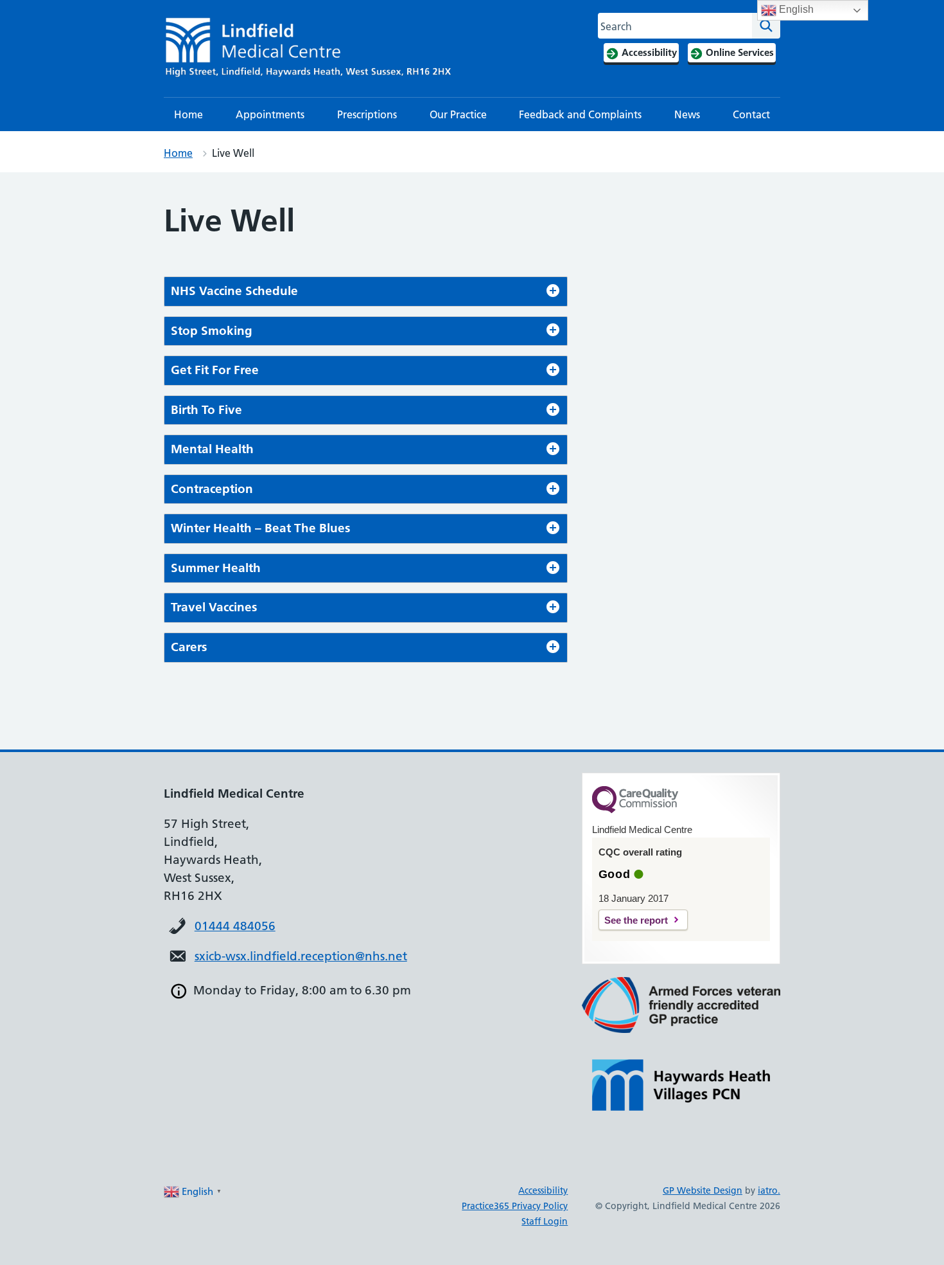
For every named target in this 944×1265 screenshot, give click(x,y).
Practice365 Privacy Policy (515, 1206)
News (687, 114)
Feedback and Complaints (580, 114)
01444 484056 (235, 926)
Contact (751, 114)
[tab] (366, 291)
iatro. (769, 1190)
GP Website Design (702, 1190)
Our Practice (458, 114)
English (795, 9)
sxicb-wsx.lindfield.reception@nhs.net (301, 956)
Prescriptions (367, 114)
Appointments (270, 114)
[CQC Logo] (635, 810)
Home (188, 114)
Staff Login (544, 1221)
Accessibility (543, 1190)
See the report (636, 920)
